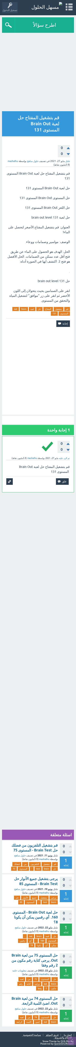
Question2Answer (64, 1043)
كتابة (29, 984)
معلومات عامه (19, 970)
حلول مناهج (33, 161)
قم (67, 309)
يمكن (53, 945)
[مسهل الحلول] (46, 7)
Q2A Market (67, 1041)
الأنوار (25, 897)
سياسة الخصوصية (32, 1035)
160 (42, 940)
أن (46, 945)
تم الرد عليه (64, 458)
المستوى (64, 313)
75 (14, 869)
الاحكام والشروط (63, 1037)
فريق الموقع (52, 1035)
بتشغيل (58, 309)
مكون (53, 988)
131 (54, 313)
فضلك (17, 864)
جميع (34, 897)
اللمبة (28, 1022)
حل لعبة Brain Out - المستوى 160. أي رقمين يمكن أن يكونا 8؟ (35, 917)
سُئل (67, 161)
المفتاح (48, 309)
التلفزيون (35, 864)
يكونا (39, 945)
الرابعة (19, 1022)
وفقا (40, 988)
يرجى (53, 897)
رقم (20, 984)
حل (39, 309)
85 (21, 902)
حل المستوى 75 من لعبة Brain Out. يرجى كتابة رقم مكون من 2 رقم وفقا (35, 960)
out (15, 309)
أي (30, 940)
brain (23, 309)
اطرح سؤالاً (44, 25)
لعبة (32, 309)
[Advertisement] (38, 73)
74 (35, 1017)
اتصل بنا (68, 1035)
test (38, 869)
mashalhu (44, 859)
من (25, 864)
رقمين (22, 940)
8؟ (31, 945)
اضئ (37, 1022)
